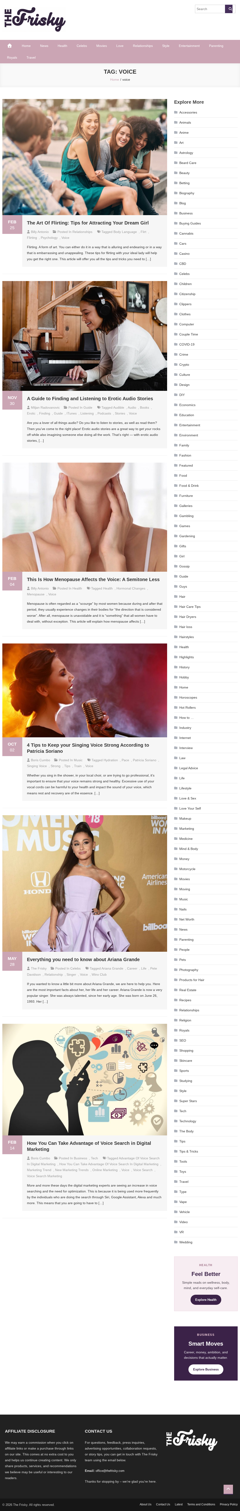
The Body (186, 1131)
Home (26, 46)
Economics (187, 405)
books (144, 407)
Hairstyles (186, 637)
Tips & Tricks (188, 1151)
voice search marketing (44, 1176)
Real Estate (187, 990)
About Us (145, 1504)
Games (184, 526)
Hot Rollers (187, 707)
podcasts (104, 413)
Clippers (185, 304)
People (184, 950)
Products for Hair (191, 980)
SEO (182, 1040)
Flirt (143, 232)
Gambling (186, 516)
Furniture (186, 496)
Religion (185, 1020)
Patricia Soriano (144, 760)
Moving (184, 889)
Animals (185, 122)
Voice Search (143, 1170)
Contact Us (163, 1504)
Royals (12, 57)
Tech (94, 1158)
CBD (182, 264)
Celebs (82, 46)
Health (62, 46)
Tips (182, 1141)
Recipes (185, 1000)
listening (87, 413)
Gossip (184, 566)
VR (181, 1232)
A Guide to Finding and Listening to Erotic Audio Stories (90, 398)
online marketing (105, 1170)
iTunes (72, 413)
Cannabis (186, 233)
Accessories (188, 112)
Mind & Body (188, 849)
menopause (36, 594)
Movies (101, 46)
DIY (182, 395)
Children (185, 284)
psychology (49, 238)
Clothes (185, 314)
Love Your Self (190, 808)
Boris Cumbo (40, 760)
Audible (118, 407)
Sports (184, 1071)
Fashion (185, 455)
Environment (188, 435)
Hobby (184, 677)
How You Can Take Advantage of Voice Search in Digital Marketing (108, 1164)
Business (80, 1158)
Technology (187, 1121)
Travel (31, 57)
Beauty (184, 173)
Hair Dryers (187, 617)
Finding (44, 413)
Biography (186, 193)
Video (183, 1222)
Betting (184, 183)
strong (55, 766)
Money (184, 859)
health (108, 588)
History (184, 667)
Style (165, 46)
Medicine (186, 839)
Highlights (186, 657)
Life (143, 968)
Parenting (216, 46)
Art (181, 143)
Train (78, 766)
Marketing (186, 828)
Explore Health (206, 1300)
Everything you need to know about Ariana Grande (83, 959)
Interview (186, 748)
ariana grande (112, 968)
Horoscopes (188, 697)
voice (65, 238)
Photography (188, 970)
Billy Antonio (40, 232)
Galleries (185, 506)
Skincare (185, 1060)
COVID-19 (187, 344)
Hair (182, 596)
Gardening (187, 536)
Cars (182, 243)
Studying (185, 1081)
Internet (185, 738)
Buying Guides (190, 223)
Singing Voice (37, 766)
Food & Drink (189, 485)
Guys (183, 586)
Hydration (111, 760)
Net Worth (186, 919)
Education (186, 415)
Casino (184, 253)
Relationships (143, 46)
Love (120, 46)
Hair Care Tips (190, 607)
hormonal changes (130, 588)
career (132, 968)
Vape (183, 1202)
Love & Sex (187, 798)
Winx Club (99, 974)
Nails (183, 909)
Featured (186, 465)
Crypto (184, 364)
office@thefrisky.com (110, 1471)
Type (183, 1192)
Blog (182, 203)
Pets (182, 960)
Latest (179, 1504)
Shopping (186, 1050)
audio (132, 407)
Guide (87, 407)
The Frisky (39, 968)
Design (184, 385)
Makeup (185, 818)
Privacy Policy (229, 1504)
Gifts (182, 546)
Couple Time (188, 334)
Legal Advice (188, 768)
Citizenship (187, 294)
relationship (54, 974)
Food (183, 475)
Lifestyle (185, 788)
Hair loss (185, 627)
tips (67, 766)
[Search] (228, 9)
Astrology (186, 153)
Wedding (185, 1242)
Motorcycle (187, 869)
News (44, 46)
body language (125, 232)
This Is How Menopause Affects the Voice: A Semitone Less (93, 579)
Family (184, 445)
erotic (31, 413)
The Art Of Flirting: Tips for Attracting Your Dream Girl (88, 222)
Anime (184, 132)
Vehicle (184, 1212)
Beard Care (187, 163)
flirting (32, 238)
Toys (182, 1171)
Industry (185, 728)
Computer (186, 324)
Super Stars (188, 1101)
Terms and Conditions (201, 1504)
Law (182, 758)
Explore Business (206, 1369)
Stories (120, 413)
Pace (125, 760)
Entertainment (189, 46)
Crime (183, 354)
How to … (186, 717)
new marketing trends (72, 1170)
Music (78, 760)
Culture (184, 375)
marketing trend (39, 1170)
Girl (181, 556)
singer (71, 974)
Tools (183, 1161)
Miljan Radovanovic (45, 407)
